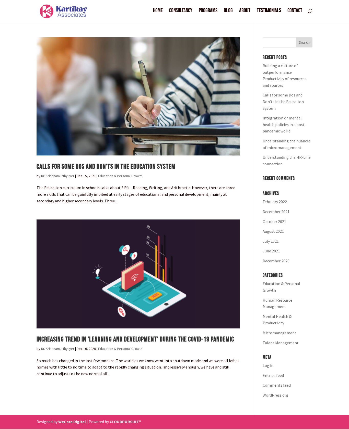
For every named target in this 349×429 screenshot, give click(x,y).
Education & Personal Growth (120, 176)
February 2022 (275, 201)
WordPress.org (275, 395)
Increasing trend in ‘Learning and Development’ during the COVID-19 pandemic (135, 339)
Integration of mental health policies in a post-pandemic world (284, 124)
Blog (228, 11)
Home (158, 11)
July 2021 (271, 241)
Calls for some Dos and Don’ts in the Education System (106, 167)
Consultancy (180, 11)
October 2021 (274, 221)
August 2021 (273, 231)
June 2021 (271, 250)
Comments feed (277, 385)
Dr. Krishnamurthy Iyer (57, 176)
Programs (208, 11)
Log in (268, 365)
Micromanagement (279, 332)
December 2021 (276, 211)
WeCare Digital (72, 421)
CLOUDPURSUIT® (125, 421)
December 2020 (276, 260)
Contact (294, 11)
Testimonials (269, 11)
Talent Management (281, 342)
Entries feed (273, 375)
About (244, 11)
